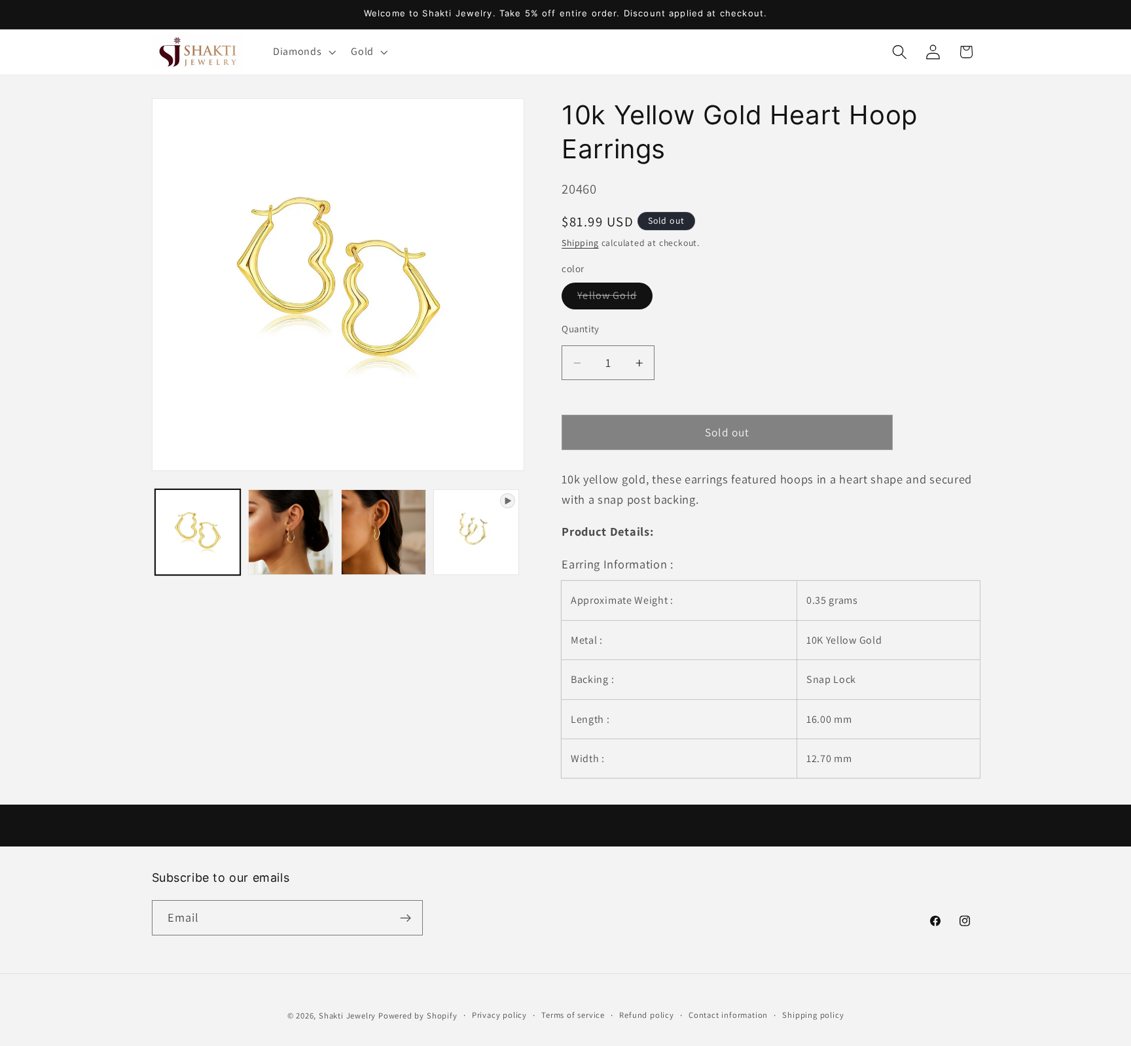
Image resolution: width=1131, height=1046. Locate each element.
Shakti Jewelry (347, 1015)
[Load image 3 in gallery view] (383, 531)
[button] (303, 51)
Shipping (580, 243)
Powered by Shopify (418, 1015)
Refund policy (646, 1014)
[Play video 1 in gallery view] (475, 531)
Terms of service (573, 1014)
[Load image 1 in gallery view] (197, 531)
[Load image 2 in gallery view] (290, 531)
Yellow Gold (615, 298)
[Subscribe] (405, 918)
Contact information (728, 1014)
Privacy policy (499, 1014)
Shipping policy (813, 1014)
